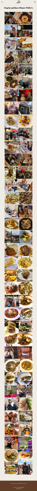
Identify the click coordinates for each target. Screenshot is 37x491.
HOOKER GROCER (21, 487)
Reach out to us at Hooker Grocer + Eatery (18, 483)
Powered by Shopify (18, 488)
